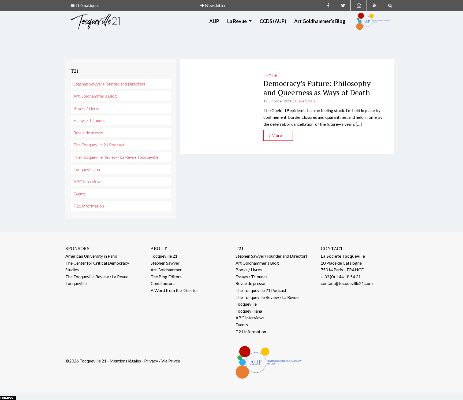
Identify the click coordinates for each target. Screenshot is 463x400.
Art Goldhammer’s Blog (319, 21)
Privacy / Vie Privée (162, 360)
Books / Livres (86, 108)
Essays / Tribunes (89, 120)
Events (79, 193)
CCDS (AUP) (273, 21)
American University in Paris (91, 255)
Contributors (163, 283)
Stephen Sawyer (165, 262)
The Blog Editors (166, 276)
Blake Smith (305, 101)
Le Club (270, 75)
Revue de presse (88, 132)
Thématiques (86, 5)
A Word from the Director (174, 290)
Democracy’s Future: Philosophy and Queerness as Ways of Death (317, 87)
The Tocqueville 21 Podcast (98, 144)
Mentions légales (125, 360)
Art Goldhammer (166, 269)
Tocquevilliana (86, 169)
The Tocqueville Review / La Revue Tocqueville (115, 157)
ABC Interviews (87, 181)
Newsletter (215, 5)
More (276, 135)
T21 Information (88, 205)
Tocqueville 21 (164, 255)
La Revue (237, 21)
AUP (214, 21)
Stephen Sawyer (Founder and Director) (109, 83)
